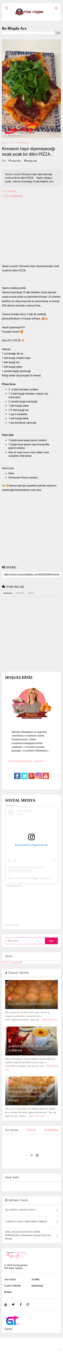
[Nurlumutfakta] (29, 15)
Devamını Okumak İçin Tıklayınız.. (26, 761)
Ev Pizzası (10, 191)
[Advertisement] (31, 232)
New (11, 143)
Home (4, 143)
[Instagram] (27, 1304)
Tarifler (36, 1279)
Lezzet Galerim (12, 1285)
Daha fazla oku (49, 1019)
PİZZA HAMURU (13, 196)
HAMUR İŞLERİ (22, 143)
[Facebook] (20, 1304)
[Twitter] (13, 1304)
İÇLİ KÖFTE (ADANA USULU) (29, 1004)
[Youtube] (5, 1304)
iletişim (8, 1291)
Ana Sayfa (10, 1279)
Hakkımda (37, 1285)
